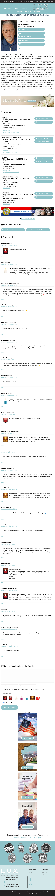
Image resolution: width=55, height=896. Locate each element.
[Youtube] (30, 884)
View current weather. (28, 219)
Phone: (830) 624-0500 (49, 1)
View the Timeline (9, 229)
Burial (16, 8)
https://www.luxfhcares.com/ (11, 132)
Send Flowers (25, 40)
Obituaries (37, 11)
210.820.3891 (6, 204)
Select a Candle (7, 693)
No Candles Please (9, 703)
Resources (28, 11)
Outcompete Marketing (25, 893)
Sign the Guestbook (26, 36)
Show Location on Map (44, 122)
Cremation (24, 8)
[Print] (19, 48)
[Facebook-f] (30, 879)
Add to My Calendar (42, 118)
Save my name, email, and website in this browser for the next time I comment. (23, 689)
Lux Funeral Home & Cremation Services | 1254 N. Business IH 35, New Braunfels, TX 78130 (21, 1)
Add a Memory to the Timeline (28, 33)
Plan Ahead (19, 11)
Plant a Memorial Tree (27, 44)
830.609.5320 (6, 188)
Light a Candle (25, 29)
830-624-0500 (6, 131)
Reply (2, 256)
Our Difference (7, 8)
